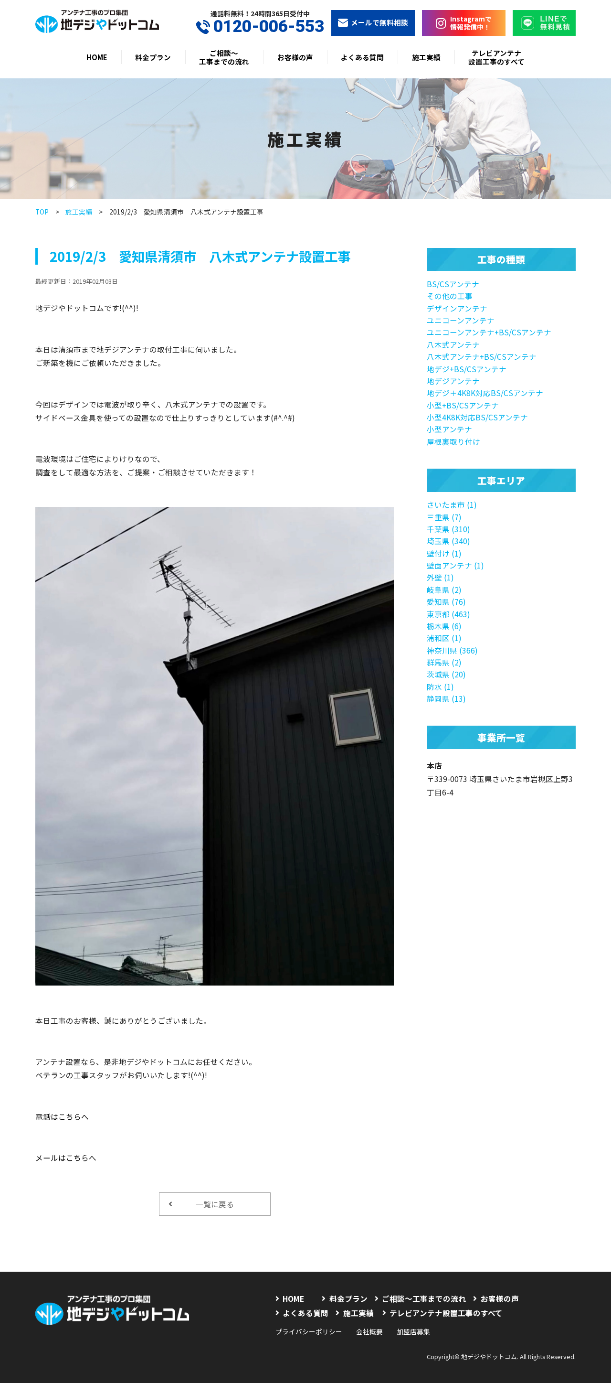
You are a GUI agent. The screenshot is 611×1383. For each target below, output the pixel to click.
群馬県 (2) (444, 662)
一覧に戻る (215, 1204)
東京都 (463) (448, 614)
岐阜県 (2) (444, 589)
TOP (42, 211)
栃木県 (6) (444, 626)
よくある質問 (362, 57)
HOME (96, 57)
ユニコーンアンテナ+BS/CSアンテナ (489, 332)
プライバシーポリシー (308, 1331)
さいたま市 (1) (452, 504)
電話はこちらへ (62, 1116)
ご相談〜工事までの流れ (224, 57)
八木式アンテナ (453, 344)
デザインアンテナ (457, 308)
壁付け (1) (444, 553)
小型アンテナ (449, 429)
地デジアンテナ (453, 380)
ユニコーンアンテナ (461, 320)
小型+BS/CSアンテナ (463, 405)
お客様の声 (295, 57)
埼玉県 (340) (448, 541)
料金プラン (153, 57)
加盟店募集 (413, 1331)
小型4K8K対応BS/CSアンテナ (477, 417)
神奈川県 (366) (452, 650)
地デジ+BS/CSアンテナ (466, 369)
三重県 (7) (444, 517)
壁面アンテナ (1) (455, 565)
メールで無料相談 (379, 22)
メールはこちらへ (65, 1157)
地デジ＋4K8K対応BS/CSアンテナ (485, 392)
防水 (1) (440, 686)
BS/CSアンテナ (453, 284)
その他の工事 (450, 295)
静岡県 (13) (446, 698)
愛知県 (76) (446, 601)
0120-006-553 (268, 26)
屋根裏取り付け (453, 441)
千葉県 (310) (448, 529)
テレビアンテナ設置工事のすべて (496, 57)
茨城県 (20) (446, 674)
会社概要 (369, 1331)
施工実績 (426, 57)
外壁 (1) (440, 577)
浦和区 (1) (444, 638)
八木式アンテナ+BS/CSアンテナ (482, 356)
